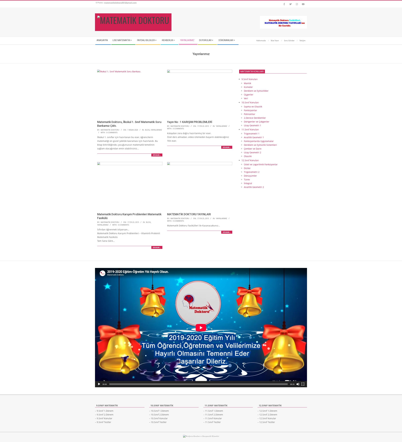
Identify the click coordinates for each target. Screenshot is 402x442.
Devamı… (157, 155)
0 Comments (111, 132)
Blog (147, 130)
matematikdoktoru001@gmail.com (120, 2)
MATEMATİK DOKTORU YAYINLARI (189, 214)
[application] (201, 327)
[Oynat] (99, 384)
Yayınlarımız (156, 130)
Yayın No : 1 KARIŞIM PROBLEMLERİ (189, 122)
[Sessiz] (297, 384)
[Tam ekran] (302, 384)
